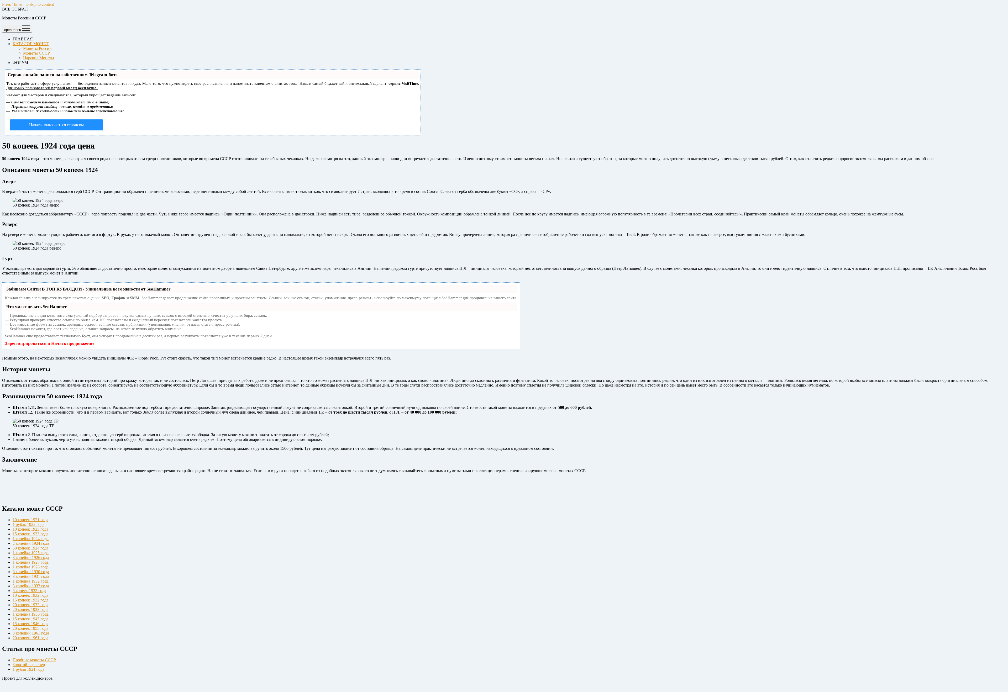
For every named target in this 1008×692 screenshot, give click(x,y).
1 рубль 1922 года (28, 524)
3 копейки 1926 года (31, 557)
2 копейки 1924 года (31, 543)
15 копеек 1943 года (30, 619)
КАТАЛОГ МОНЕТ (31, 43)
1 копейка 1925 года (31, 553)
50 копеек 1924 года (30, 548)
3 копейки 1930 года (31, 571)
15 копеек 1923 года (30, 534)
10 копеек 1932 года (30, 595)
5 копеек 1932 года (29, 590)
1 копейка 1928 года (31, 567)
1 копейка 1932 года (31, 581)
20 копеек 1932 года (30, 605)
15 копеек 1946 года (30, 623)
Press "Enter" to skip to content (28, 4)
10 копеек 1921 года (30, 519)
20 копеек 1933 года (30, 609)
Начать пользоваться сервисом (56, 125)
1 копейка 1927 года (31, 562)
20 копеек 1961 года (30, 638)
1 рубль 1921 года (28, 669)
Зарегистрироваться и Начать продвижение (49, 343)
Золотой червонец (29, 664)
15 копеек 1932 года (30, 600)
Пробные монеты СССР (34, 660)
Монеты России (37, 48)
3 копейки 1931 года (31, 576)
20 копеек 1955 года (30, 628)
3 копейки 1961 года (31, 633)
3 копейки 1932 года (31, 586)
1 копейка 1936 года (31, 614)
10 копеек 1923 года (30, 529)
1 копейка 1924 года (31, 538)
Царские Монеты (38, 58)
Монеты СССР (36, 53)
